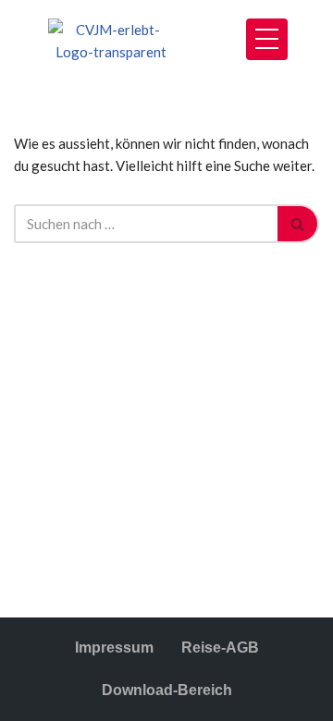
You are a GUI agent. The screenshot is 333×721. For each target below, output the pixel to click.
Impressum (114, 647)
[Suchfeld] (298, 223)
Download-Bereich (167, 690)
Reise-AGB (220, 647)
